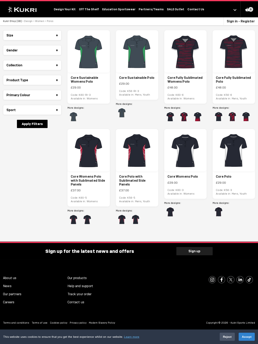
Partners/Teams (151, 9)
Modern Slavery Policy (102, 322)
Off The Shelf (89, 9)
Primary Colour (32, 95)
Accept (247, 336)
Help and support (80, 286)
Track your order (80, 294)
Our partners (12, 294)
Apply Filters (32, 124)
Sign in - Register (241, 21)
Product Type (32, 80)
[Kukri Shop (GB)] (22, 9)
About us (10, 278)
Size (32, 35)
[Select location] (236, 10)
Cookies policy (59, 322)
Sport (32, 109)
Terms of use (40, 322)
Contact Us (195, 9)
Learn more (131, 336)
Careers (8, 302)
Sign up (194, 251)
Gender (32, 50)
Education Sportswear (118, 9)
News (7, 286)
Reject (227, 336)
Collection (32, 65)
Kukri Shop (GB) (12, 21)
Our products (77, 278)
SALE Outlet (175, 9)
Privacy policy (78, 322)
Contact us (76, 302)
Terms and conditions (16, 322)
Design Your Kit (65, 9)
